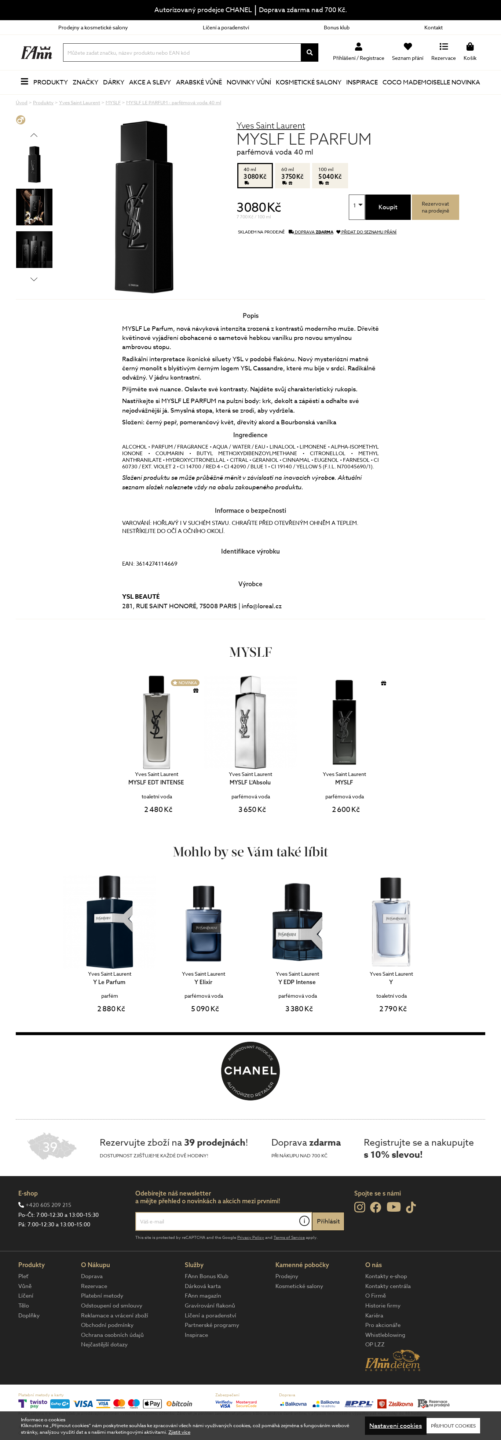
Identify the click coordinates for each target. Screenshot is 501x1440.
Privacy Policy (250, 1237)
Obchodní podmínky (107, 1325)
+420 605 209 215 (48, 1205)
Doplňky (29, 1316)
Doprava (92, 1276)
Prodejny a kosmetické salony (93, 27)
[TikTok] (411, 1208)
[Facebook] (375, 1208)
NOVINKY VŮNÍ (249, 82)
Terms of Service (289, 1237)
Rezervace (94, 1286)
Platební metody (102, 1296)
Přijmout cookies (453, 1425)
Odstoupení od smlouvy (111, 1306)
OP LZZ (375, 1345)
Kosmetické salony (308, 82)
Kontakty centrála (388, 1286)
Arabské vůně (199, 82)
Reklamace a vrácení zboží (114, 1316)
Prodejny (286, 1276)
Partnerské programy (212, 1325)
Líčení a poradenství (226, 27)
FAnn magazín (203, 1296)
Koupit (388, 207)
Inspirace (362, 82)
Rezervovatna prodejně (435, 207)
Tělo (23, 1306)
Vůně (25, 1286)
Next (34, 279)
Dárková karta (203, 1286)
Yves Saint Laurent (271, 125)
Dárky (113, 82)
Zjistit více (179, 1432)
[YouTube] (394, 1206)
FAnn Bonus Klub (206, 1276)
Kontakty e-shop (386, 1276)
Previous (34, 135)
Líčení (25, 1296)
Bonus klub (337, 27)
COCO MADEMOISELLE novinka (431, 82)
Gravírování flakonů (210, 1306)
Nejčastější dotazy (104, 1345)
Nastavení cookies (395, 1425)
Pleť (23, 1276)
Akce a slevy (150, 82)
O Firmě (375, 1296)
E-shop (28, 1193)
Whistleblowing (385, 1335)
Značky (85, 82)
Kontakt (433, 27)
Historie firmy (383, 1306)
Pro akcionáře (383, 1325)
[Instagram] (359, 1207)
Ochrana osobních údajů (112, 1335)
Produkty (50, 82)
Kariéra (374, 1316)
